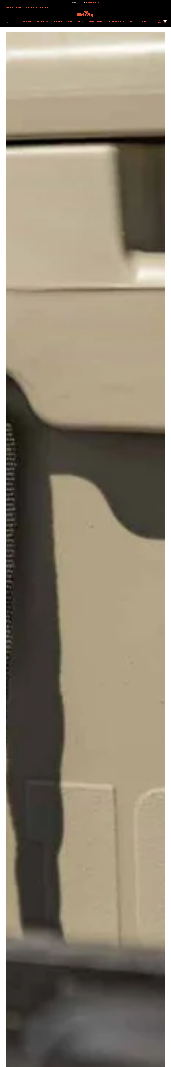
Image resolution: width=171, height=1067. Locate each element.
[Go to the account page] (158, 22)
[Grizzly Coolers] (85, 13)
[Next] (116, 2)
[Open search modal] (7, 22)
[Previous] (55, 2)
